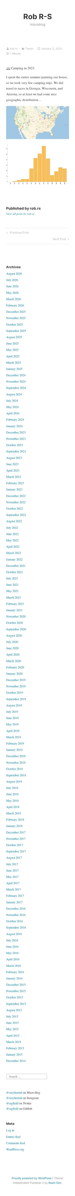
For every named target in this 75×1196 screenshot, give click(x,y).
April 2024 (12, 413)
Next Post (59, 239)
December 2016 (16, 908)
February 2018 (15, 819)
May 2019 (12, 724)
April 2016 (12, 959)
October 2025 (14, 324)
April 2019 (12, 731)
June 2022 (12, 534)
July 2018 (12, 788)
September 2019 (16, 699)
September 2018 (16, 775)
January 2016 (14, 978)
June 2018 (12, 794)
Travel (29, 48)
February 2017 (15, 896)
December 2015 (16, 985)
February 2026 (15, 305)
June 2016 (12, 946)
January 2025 (14, 369)
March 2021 (13, 597)
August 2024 (14, 394)
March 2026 (13, 299)
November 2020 (16, 616)
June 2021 (12, 585)
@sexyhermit (14, 1092)
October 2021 (14, 572)
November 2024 (16, 381)
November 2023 (16, 439)
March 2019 (13, 737)
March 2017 (13, 889)
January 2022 (14, 559)
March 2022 (13, 553)
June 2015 (12, 1023)
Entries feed (13, 1137)
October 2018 (14, 769)
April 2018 (12, 807)
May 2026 (12, 293)
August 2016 (14, 934)
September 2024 (16, 388)
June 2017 (12, 870)
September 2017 (16, 851)
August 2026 (14, 273)
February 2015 (15, 1048)
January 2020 (14, 673)
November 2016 (16, 915)
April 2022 (12, 546)
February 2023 (15, 483)
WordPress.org (15, 1149)
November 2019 (16, 686)
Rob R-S (37, 16)
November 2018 (16, 762)
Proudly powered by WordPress (32, 1178)
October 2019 (14, 692)
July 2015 (12, 1016)
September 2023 (16, 451)
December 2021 (16, 566)
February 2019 (15, 743)
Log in (10, 1130)
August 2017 (14, 857)
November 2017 (16, 839)
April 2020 (12, 654)
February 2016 (15, 972)
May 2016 (12, 953)
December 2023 (16, 432)
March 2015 (13, 1042)
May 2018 (12, 800)
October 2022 (14, 508)
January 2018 (14, 826)
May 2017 (12, 877)
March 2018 (13, 813)
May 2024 (12, 407)
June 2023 (12, 464)
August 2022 (14, 521)
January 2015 (14, 1054)
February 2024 (15, 419)
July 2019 (12, 712)
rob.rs (13, 48)
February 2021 (15, 604)
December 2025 (16, 312)
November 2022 (16, 502)
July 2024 (12, 400)
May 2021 (12, 591)
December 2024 (16, 375)
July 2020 (12, 642)
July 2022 (12, 527)
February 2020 (15, 667)
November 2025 (16, 318)
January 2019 (14, 750)
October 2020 (14, 623)
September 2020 (16, 629)
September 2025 (16, 331)
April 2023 (12, 470)
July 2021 (12, 578)
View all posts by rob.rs (20, 214)
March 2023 (13, 477)
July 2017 (12, 864)
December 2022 (16, 496)
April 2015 (12, 1035)
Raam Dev (54, 1182)
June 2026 (12, 286)
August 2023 (14, 458)
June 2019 (12, 718)
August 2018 (14, 781)
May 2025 (12, 350)
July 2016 (12, 940)
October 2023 (14, 445)
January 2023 (14, 489)
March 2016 (13, 966)
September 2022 (16, 515)
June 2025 (12, 343)
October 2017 (14, 845)
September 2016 (16, 927)
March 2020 (13, 661)
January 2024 (14, 426)
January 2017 (14, 902)
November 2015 (16, 991)
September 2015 (16, 1004)
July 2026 (12, 280)
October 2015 (14, 997)
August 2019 (14, 705)
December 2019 (16, 680)
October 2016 (14, 921)
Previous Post (19, 233)
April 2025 (12, 356)
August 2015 (14, 1010)
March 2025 (13, 362)
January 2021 (14, 610)
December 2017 (16, 832)
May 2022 (12, 540)
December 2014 (16, 1061)
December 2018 (16, 756)
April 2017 (12, 883)
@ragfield (12, 1103)
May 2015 (12, 1029)
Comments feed (15, 1143)
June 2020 (12, 648)
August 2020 (14, 635)
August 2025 (14, 337)
